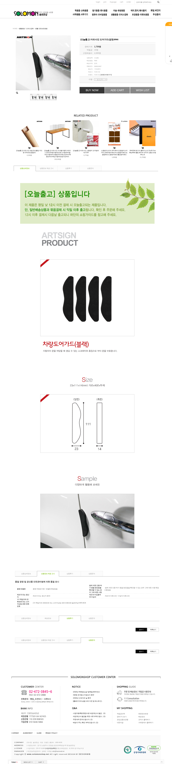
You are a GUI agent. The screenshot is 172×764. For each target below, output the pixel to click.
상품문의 (90, 168)
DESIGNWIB (84, 754)
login (98, 2)
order (128, 2)
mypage (113, 2)
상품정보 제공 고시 (46, 168)
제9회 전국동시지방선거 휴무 (83, 695)
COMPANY (15, 733)
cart (121, 2)
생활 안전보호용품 (41, 28)
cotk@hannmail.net (58, 751)
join (104, 2)
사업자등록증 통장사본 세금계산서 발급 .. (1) (89, 713)
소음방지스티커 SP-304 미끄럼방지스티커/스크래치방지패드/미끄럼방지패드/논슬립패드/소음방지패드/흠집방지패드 (114, 152)
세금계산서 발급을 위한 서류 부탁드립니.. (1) (89, 716)
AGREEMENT (28, 733)
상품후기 (68, 168)
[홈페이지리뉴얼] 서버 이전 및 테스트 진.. (88, 701)
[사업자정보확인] (51, 748)
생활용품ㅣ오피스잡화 (26, 28)
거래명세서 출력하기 (145, 723)
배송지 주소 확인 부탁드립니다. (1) (85, 723)
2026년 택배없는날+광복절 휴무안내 (86, 692)
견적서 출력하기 (144, 720)
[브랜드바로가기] (106, 74)
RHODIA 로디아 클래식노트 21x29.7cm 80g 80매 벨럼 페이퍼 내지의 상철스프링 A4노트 (142, 152)
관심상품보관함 (122, 720)
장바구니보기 (122, 717)
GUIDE (39, 733)
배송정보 (48, 618)
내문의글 (120, 723)
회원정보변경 (143, 714)
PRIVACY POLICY (51, 733)
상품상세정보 (25, 168)
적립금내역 (121, 714)
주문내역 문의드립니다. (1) (82, 719)
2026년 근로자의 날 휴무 (82, 698)
